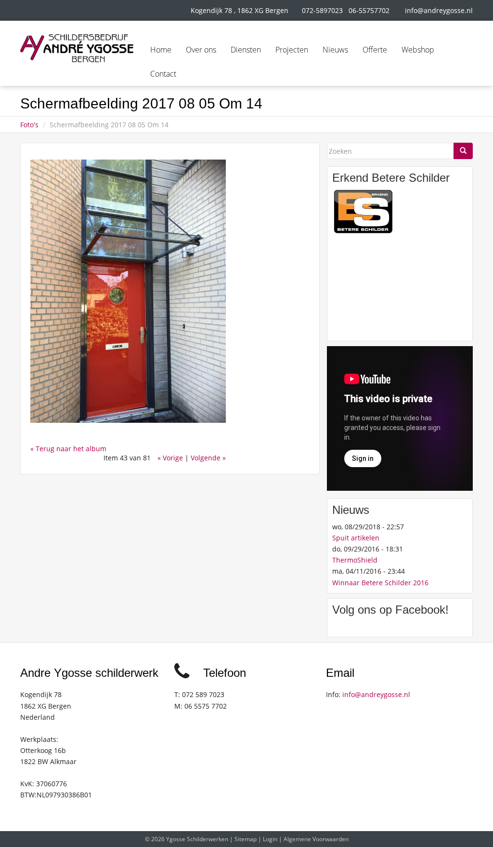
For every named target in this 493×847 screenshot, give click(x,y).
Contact (163, 73)
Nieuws (335, 49)
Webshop (418, 49)
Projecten (291, 49)
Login (270, 839)
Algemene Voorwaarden (316, 839)
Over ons (201, 49)
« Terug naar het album (68, 448)
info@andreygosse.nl (439, 10)
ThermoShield (354, 560)
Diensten (246, 49)
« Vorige (170, 457)
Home (160, 49)
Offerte (375, 49)
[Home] (76, 48)
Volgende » (208, 457)
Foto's (29, 124)
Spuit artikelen (355, 537)
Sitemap (245, 839)
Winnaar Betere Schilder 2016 (380, 582)
